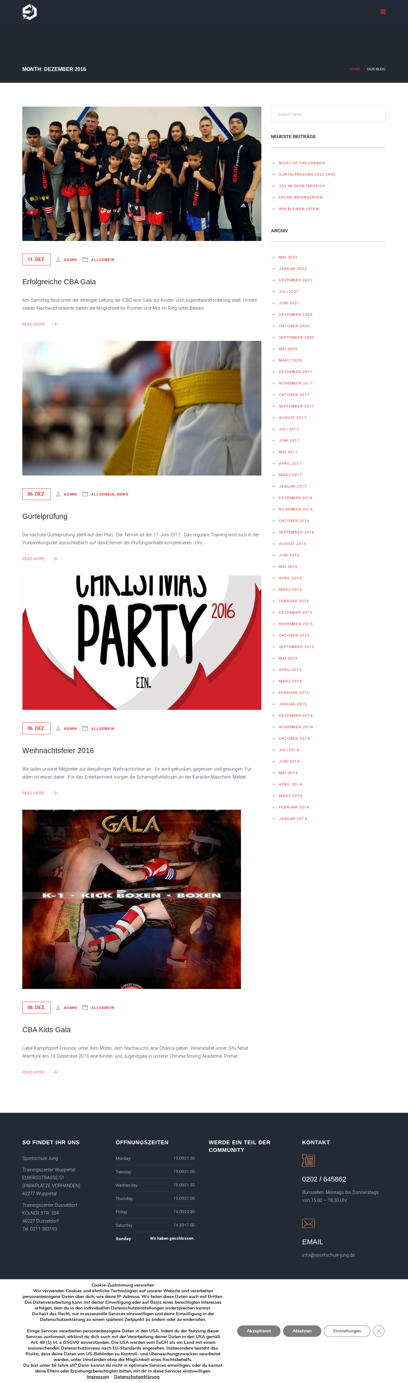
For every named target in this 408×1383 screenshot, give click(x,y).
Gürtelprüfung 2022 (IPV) (307, 174)
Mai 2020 (288, 349)
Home (355, 69)
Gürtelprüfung (45, 516)
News (123, 494)
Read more (33, 324)
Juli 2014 (289, 750)
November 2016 (296, 509)
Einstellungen (347, 1331)
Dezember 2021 (295, 280)
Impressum (98, 1377)
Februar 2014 (294, 807)
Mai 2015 (288, 658)
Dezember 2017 (295, 372)
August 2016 (293, 543)
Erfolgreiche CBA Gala (59, 282)
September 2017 (296, 406)
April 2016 (290, 578)
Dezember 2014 (295, 715)
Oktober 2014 (294, 738)
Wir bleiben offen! (299, 209)
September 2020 (296, 337)
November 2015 (296, 624)
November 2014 (296, 727)
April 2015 (290, 669)
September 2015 (296, 647)
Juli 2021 (289, 291)
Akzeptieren (259, 1331)
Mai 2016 (288, 566)
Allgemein (102, 260)
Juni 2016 (289, 555)
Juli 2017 (289, 429)
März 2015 (290, 681)
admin (70, 260)
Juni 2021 (289, 303)
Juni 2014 (289, 761)
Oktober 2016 (294, 521)
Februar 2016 (294, 601)
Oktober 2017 (294, 394)
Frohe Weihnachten (301, 197)
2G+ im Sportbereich (302, 186)
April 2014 (290, 784)
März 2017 (290, 475)
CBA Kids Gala (46, 1030)
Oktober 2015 (294, 635)
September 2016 (296, 532)
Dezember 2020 (295, 314)
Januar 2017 (293, 486)
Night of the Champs (302, 163)
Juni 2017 (289, 440)
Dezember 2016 (295, 498)
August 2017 (293, 417)
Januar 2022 (293, 268)
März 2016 (290, 589)
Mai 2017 (288, 452)
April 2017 (290, 463)
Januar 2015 (293, 704)
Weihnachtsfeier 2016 (58, 750)
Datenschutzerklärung (136, 1377)
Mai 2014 (288, 773)
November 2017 (296, 383)
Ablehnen (302, 1331)
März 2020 (290, 360)
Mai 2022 (288, 257)
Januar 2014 (293, 818)
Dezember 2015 (295, 612)
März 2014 (290, 796)
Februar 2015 (294, 692)
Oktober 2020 (294, 326)
